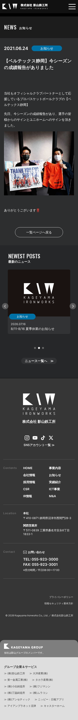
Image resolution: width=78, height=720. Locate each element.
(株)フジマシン (41, 686)
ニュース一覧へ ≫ (39, 361)
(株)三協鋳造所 (16, 692)
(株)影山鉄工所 (16, 673)
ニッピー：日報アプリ (51, 699)
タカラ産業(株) (44, 679)
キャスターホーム (54, 705)
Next (73, 306)
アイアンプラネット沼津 (21, 705)
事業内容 (55, 468)
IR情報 (27, 496)
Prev (5, 306)
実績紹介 (55, 482)
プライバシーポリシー (61, 596)
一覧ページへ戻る (39, 232)
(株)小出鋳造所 (16, 686)
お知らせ (55, 475)
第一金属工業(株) (17, 679)
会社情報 (29, 475)
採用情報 (29, 482)
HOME (27, 468)
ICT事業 (54, 489)
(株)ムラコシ (40, 692)
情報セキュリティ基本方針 (58, 603)
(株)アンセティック (18, 699)
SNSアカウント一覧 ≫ (39, 444)
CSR (26, 489)
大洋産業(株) (40, 673)
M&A (52, 496)
